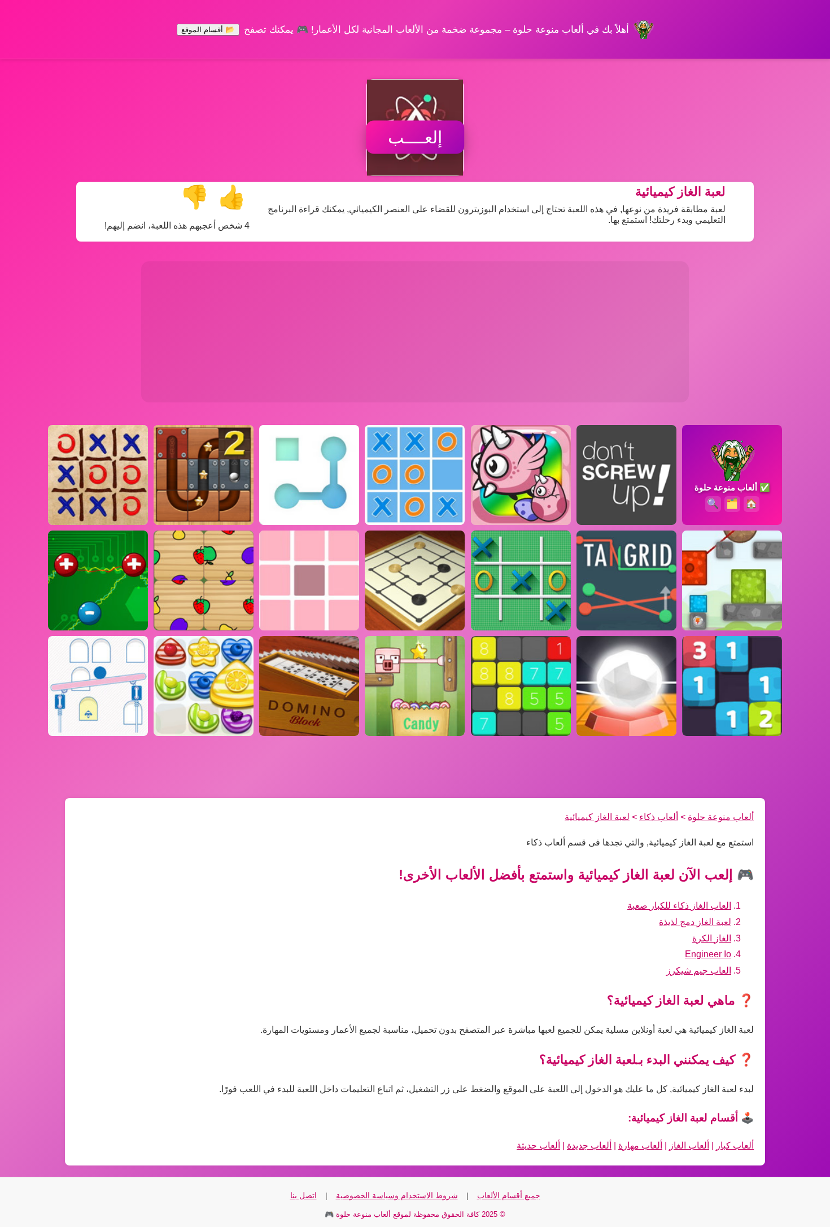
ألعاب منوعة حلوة (721, 817)
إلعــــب (415, 137)
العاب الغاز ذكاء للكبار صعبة (679, 905)
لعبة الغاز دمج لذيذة (695, 922)
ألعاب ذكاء (658, 817)
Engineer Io (708, 954)
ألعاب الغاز (689, 1145)
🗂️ (732, 503)
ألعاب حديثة (538, 1145)
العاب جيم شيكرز (698, 970)
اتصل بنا (303, 1195)
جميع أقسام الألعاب (508, 1195)
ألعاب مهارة (640, 1145)
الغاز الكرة (711, 938)
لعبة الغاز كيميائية (597, 817)
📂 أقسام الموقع (208, 29)
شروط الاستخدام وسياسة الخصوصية (397, 1195)
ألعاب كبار (735, 1145)
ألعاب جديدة (589, 1145)
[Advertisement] (415, 331)
